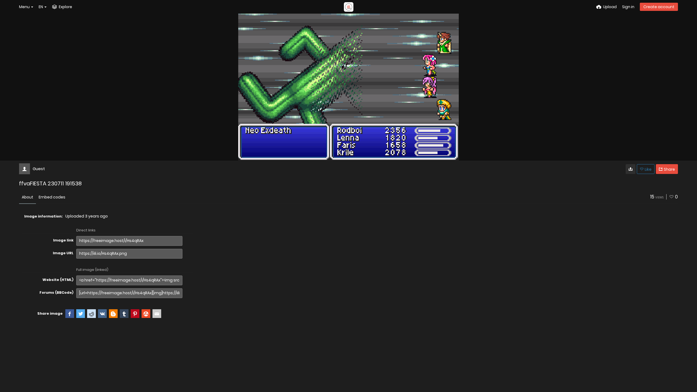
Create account (658, 7)
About (27, 197)
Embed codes (52, 197)
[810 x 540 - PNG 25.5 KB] (630, 169)
